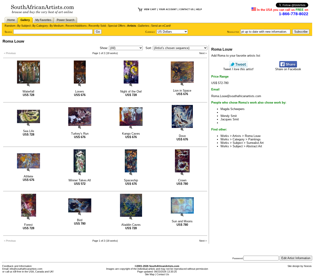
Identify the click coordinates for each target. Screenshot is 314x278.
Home (11, 20)
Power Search (65, 20)
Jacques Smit (229, 119)
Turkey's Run (79, 133)
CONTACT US (186, 9)
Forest (28, 224)
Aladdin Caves (131, 224)
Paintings (254, 139)
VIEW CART (150, 9)
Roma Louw (252, 136)
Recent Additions (76, 25)
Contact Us (163, 274)
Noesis (308, 266)
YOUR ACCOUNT (168, 9)
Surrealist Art (255, 143)
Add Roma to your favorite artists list (235, 55)
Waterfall (28, 91)
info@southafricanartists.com (26, 268)
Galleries (143, 25)
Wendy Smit (228, 116)
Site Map (149, 274)
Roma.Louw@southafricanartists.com (236, 96)
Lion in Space (182, 90)
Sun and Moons (182, 221)
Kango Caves (131, 133)
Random (10, 25)
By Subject (24, 25)
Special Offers (116, 25)
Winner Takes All (80, 180)
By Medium (57, 25)
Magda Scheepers (232, 109)
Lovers (79, 91)
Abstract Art (254, 146)
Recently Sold (97, 25)
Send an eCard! (161, 25)
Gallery (25, 20)
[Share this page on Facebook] (288, 66)
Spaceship (131, 180)
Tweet (238, 69)
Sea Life (28, 131)
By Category (40, 25)
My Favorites (43, 20)
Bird (79, 220)
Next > (203, 53)
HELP (199, 9)
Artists (131, 25)
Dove (182, 136)
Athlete (28, 176)
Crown (182, 180)
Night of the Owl (131, 91)
